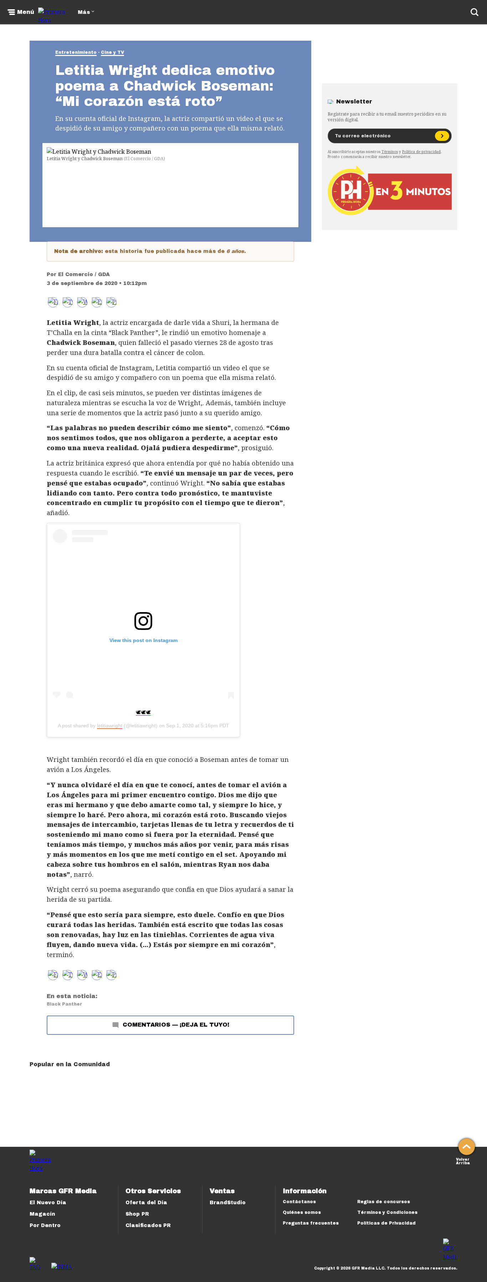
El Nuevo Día (48, 1202)
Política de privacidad (421, 151)
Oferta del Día (146, 1202)
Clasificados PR (148, 1225)
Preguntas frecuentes (311, 1223)
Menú (25, 12)
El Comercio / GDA (84, 274)
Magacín (42, 1214)
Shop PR (137, 1214)
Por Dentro (45, 1225)
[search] (474, 12)
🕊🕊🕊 (143, 712)
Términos (389, 151)
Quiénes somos (302, 1212)
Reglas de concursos (383, 1201)
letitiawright (109, 725)
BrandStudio (228, 1202)
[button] (67, 302)
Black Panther (64, 1004)
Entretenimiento (76, 52)
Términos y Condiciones (387, 1212)
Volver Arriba (463, 1161)
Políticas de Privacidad (386, 1223)
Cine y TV (112, 52)
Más (84, 12)
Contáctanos (299, 1201)
